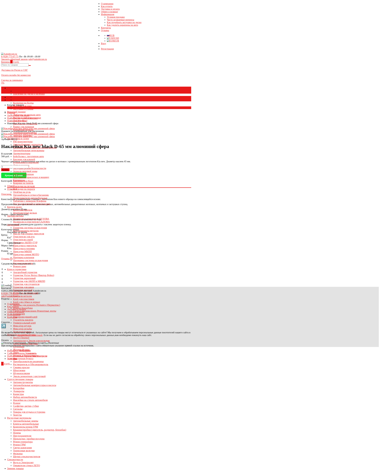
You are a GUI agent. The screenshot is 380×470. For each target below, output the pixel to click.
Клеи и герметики (16, 269)
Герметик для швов (23, 287)
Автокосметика (15, 215)
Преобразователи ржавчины (28, 361)
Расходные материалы (19, 418)
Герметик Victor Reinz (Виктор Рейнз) (33, 275)
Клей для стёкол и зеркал (26, 302)
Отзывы (105, 30)
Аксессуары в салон (18, 138)
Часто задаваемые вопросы (120, 19)
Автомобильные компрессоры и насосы (34, 385)
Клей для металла (22, 296)
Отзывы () (7, 258)
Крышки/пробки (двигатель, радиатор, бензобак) (39, 429)
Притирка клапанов (23, 257)
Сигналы (17, 409)
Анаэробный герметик (25, 272)
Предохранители (22, 435)
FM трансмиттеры (23, 141)
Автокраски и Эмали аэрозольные (31, 340)
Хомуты (17, 415)
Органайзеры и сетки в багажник (31, 195)
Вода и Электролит (23, 462)
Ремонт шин (19, 266)
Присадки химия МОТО (26, 254)
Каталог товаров (15, 97)
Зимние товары (15, 468)
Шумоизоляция (21, 373)
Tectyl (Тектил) (21, 337)
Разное (16, 403)
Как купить (107, 6)
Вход (103, 43)
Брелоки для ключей (24, 159)
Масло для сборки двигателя (28, 233)
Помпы (17, 432)
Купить (5, 170)
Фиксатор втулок (22, 325)
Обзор (10, 186)
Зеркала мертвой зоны (25, 171)
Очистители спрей (23, 239)
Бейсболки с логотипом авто (28, 156)
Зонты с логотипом (23, 174)
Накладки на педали (24, 186)
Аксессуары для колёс (19, 88)
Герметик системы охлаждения (30, 227)
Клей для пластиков (23, 299)
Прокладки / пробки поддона (29, 438)
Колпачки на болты (23, 102)
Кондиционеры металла (26, 230)
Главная (11, 112)
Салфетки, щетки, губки (26, 406)
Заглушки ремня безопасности (29, 168)
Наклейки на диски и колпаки (29, 94)
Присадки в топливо (24, 248)
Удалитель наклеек (23, 319)
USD (116, 38)
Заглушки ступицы (23, 108)
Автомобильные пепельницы (28, 150)
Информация (107, 14)
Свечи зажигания (22, 447)
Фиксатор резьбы (22, 328)
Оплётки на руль (22, 192)
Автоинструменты (23, 382)
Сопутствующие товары (20, 379)
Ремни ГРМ (19, 444)
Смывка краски (21, 367)
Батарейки (18, 388)
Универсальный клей (24, 322)
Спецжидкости (15, 459)
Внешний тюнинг (16, 111)
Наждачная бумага (23, 358)
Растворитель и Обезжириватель (30, 364)
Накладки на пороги (24, 189)
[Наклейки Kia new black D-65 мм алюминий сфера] (28, 134)
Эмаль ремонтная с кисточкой (29, 376)
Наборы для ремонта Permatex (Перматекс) (36, 305)
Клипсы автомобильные (26, 423)
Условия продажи (116, 17)
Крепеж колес (14, 207)
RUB (111, 35)
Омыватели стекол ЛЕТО (26, 465)
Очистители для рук (24, 236)
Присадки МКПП (22, 251)
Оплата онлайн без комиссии (16, 75)
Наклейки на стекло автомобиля (30, 400)
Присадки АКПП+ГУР (25, 242)
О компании (107, 3)
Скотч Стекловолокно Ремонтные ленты (34, 311)
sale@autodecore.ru (37, 59)
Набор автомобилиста (25, 397)
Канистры (18, 394)
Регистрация (107, 49)
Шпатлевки (19, 370)
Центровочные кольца (25, 212)
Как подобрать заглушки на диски (124, 22)
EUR (116, 41)
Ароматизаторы (21, 153)
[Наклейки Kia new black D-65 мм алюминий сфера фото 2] (28, 136)
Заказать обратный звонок (14, 59)
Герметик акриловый (24, 278)
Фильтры (18, 453)
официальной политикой (29, 335)
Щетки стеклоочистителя (26, 456)
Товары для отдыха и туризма (29, 412)
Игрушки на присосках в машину (31, 177)
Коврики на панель (23, 183)
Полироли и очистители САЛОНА (31, 221)
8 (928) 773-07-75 (9, 56)
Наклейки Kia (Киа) (17, 120)
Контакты (106, 27)
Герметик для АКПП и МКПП (29, 281)
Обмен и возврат (109, 11)
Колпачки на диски (23, 91)
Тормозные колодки (24, 450)
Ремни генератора (23, 441)
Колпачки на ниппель (24, 100)
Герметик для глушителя (26, 284)
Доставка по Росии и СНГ (14, 70)
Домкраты (18, 391)
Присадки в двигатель (25, 245)
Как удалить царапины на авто (122, 25)
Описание (6, 194)
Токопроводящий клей (25, 316)
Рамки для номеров (23, 126)
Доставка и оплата (110, 9)
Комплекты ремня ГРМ (25, 426)
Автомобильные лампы (25, 420)
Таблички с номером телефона (29, 201)
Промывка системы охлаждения (30, 260)
